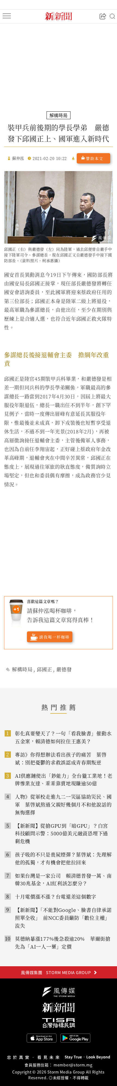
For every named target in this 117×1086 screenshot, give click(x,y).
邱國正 (44, 669)
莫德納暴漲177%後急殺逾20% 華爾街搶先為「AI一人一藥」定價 (62, 942)
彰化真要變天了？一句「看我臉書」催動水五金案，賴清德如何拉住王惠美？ (63, 737)
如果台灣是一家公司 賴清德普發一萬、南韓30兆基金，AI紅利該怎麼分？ (63, 879)
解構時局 (22, 669)
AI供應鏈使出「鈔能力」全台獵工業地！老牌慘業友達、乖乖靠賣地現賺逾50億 (63, 779)
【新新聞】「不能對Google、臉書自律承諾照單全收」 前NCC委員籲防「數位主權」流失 (63, 917)
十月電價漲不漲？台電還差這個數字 (55, 896)
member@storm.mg (73, 1065)
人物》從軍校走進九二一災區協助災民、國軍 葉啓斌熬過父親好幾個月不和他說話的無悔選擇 (63, 804)
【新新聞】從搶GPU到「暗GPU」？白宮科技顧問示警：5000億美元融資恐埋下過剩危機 (61, 833)
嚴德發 (64, 669)
